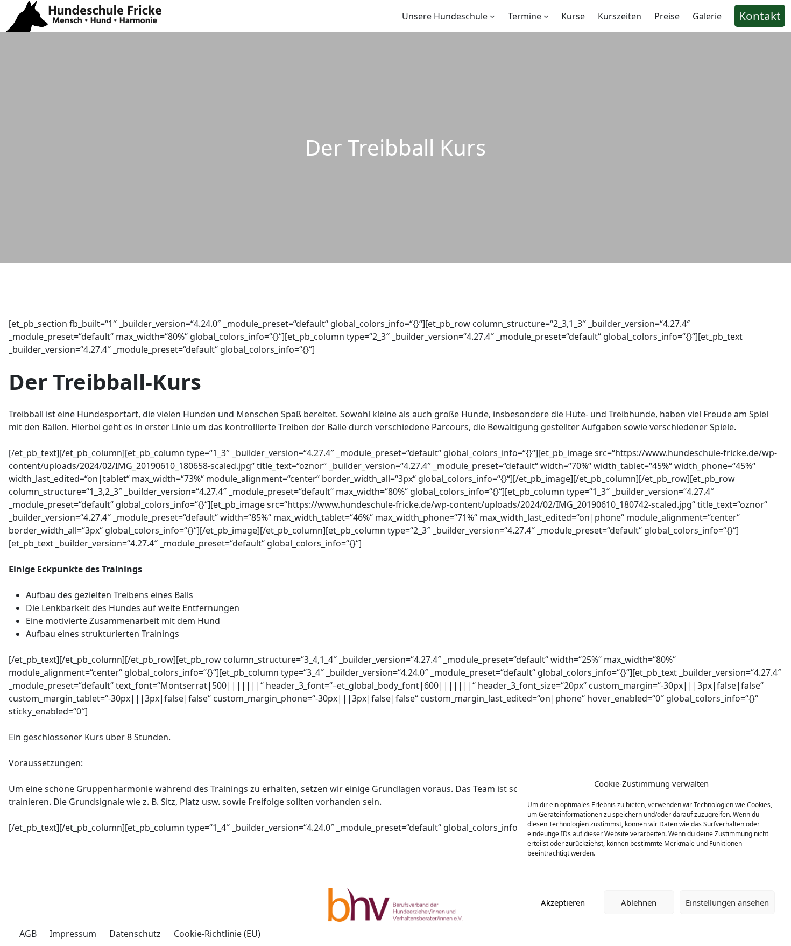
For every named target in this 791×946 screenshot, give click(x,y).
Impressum (681, 926)
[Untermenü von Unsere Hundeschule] (492, 16)
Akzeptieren (563, 902)
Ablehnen (638, 902)
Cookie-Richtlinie (628, 926)
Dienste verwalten (560, 873)
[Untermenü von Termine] (546, 16)
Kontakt (760, 15)
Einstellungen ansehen (727, 902)
